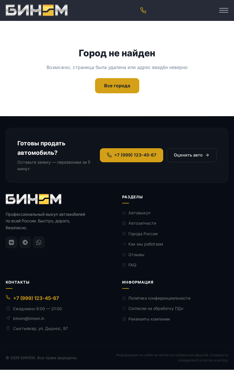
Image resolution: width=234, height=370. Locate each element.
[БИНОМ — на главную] (33, 199)
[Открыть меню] (223, 10)
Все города (117, 85)
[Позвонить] (143, 10)
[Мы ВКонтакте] (11, 242)
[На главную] (37, 10)
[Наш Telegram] (25, 242)
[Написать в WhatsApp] (39, 242)
